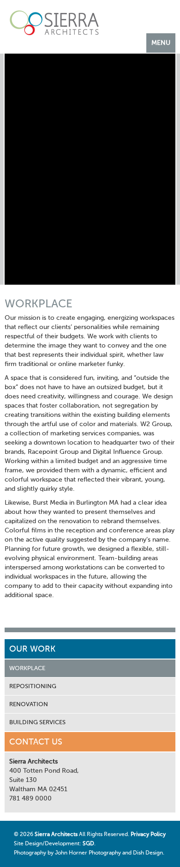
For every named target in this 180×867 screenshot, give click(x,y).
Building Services (37, 723)
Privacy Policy (148, 834)
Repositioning (32, 687)
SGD (88, 844)
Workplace (27, 669)
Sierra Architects (56, 834)
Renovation (28, 705)
